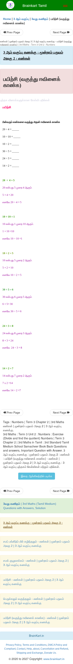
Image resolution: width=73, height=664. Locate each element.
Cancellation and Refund (54, 648)
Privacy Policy (13, 644)
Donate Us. (50, 652)
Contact (21, 648)
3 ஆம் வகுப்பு (21, 19)
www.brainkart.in (53, 659)
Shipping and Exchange (29, 652)
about (36, 648)
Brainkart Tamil (35, 6)
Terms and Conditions (35, 644)
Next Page (60, 32)
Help (29, 648)
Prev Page (13, 32)
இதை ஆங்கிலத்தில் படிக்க (36, 476)
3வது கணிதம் (39, 19)
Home (7, 19)
